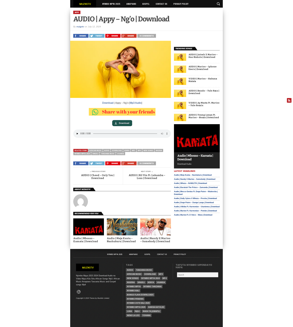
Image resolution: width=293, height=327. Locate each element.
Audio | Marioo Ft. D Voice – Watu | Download (193, 215)
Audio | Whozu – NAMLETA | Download (190, 183)
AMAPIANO (131, 3)
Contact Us (161, 3)
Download (107, 103)
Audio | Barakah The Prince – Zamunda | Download (196, 187)
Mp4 (139, 150)
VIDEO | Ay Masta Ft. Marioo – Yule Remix (203, 104)
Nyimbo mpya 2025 (136, 307)
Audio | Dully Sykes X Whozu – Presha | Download (195, 198)
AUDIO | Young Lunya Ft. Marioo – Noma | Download (203, 116)
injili (137, 311)
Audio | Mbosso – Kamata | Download (85, 240)
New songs (148, 150)
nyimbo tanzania (152, 286)
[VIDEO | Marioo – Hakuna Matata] (180, 84)
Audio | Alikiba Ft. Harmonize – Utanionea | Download (197, 207)
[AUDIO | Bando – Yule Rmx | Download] (180, 96)
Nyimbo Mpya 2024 (82, 154)
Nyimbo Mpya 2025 (111, 3)
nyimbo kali (133, 290)
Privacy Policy (180, 3)
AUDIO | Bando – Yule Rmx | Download (203, 92)
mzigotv (80, 26)
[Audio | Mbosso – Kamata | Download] (197, 151)
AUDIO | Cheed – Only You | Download (97, 177)
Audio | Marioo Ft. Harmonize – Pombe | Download (195, 211)
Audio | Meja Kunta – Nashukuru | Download (121, 240)
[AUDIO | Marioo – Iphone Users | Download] (180, 72)
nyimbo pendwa (135, 299)
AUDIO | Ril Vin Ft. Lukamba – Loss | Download (147, 177)
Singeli (95, 154)
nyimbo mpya (134, 286)
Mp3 (133, 150)
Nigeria (159, 150)
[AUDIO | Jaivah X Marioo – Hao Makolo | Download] (180, 60)
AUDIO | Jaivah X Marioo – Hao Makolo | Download (203, 55)
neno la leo (133, 315)
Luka (129, 311)
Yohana (146, 315)
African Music (95, 150)
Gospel (146, 3)
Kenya (126, 150)
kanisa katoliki (156, 307)
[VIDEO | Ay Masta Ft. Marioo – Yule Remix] (180, 108)
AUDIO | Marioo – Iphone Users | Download (202, 68)
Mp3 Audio (135, 103)
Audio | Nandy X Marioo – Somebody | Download (155, 240)
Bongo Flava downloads (140, 294)
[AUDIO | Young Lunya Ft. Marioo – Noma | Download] (180, 120)
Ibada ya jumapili (151, 311)
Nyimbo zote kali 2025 (138, 303)
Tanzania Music (108, 154)
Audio (106, 150)
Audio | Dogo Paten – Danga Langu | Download (194, 202)
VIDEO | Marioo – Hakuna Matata (202, 80)
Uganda (120, 154)
